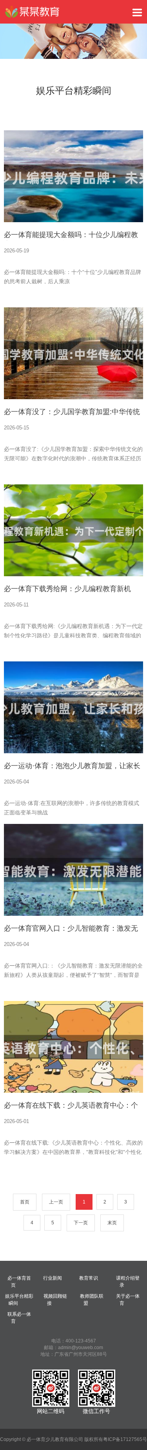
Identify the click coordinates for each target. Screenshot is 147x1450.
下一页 (81, 1222)
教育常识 (88, 1278)
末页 (112, 1222)
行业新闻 (52, 1278)
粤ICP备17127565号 (125, 1439)
